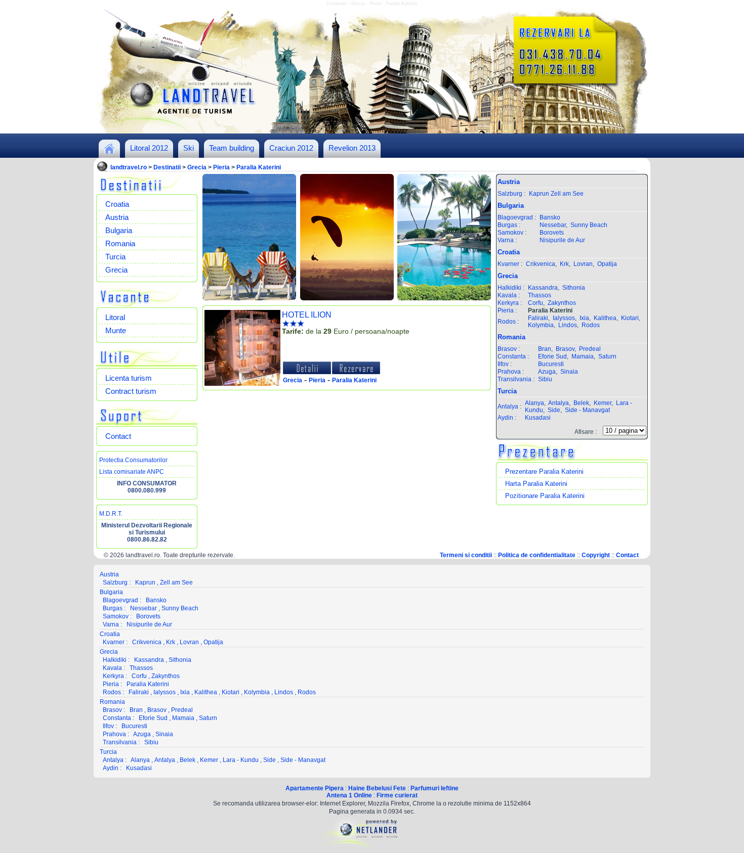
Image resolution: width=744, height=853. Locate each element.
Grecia (196, 167)
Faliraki (538, 318)
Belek (581, 403)
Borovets (552, 232)
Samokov (510, 232)
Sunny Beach (588, 225)
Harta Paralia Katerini (536, 483)
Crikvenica (540, 263)
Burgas (507, 225)
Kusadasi (538, 417)
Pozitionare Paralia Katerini (545, 496)
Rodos (507, 321)
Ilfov (503, 364)
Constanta (512, 356)
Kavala (507, 295)
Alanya (534, 403)
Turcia (115, 256)
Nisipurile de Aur (562, 240)
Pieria (221, 167)
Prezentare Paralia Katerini (544, 471)
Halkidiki (509, 287)
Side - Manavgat (587, 410)
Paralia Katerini (258, 167)
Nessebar (553, 225)
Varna (506, 240)
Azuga (547, 371)
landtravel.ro (128, 167)
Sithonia (573, 287)
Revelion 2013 (352, 148)
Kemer (602, 403)
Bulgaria (118, 230)
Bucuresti (551, 364)
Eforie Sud (552, 356)
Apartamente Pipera (314, 788)
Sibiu (545, 379)
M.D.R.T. (110, 513)
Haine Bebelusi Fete (377, 788)
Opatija (607, 263)
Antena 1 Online (349, 795)
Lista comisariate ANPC (131, 471)
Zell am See (567, 193)
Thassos (539, 295)
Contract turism (130, 391)
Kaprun (539, 193)
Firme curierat (397, 795)
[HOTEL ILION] (242, 383)
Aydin (505, 417)
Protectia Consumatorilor (133, 460)
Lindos (567, 325)
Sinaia (569, 371)
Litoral (115, 317)
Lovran (583, 263)
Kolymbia (541, 325)
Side (554, 410)
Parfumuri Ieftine (434, 788)
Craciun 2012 (291, 148)
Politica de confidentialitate (536, 555)
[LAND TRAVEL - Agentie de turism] (372, 131)
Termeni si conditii (466, 555)
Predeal (590, 348)
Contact (118, 436)
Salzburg (510, 193)
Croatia (117, 204)
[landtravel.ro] (109, 151)
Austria (117, 217)
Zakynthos (562, 302)
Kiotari (630, 318)
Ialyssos (564, 318)
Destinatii (167, 167)
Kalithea (605, 318)
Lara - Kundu (241, 760)
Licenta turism (128, 378)
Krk (564, 263)
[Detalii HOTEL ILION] (307, 372)
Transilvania (514, 379)
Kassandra (543, 287)
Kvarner (508, 263)
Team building (231, 148)
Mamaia (582, 356)
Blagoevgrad (515, 217)
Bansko (550, 217)
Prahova (509, 371)
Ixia (584, 318)
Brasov (507, 348)
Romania (120, 243)
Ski (188, 148)
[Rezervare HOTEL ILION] (356, 372)
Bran (544, 348)
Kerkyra (508, 302)
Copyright (596, 555)
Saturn (607, 356)
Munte (115, 330)
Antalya (508, 406)
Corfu (535, 302)
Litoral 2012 (149, 148)
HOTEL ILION (307, 314)
